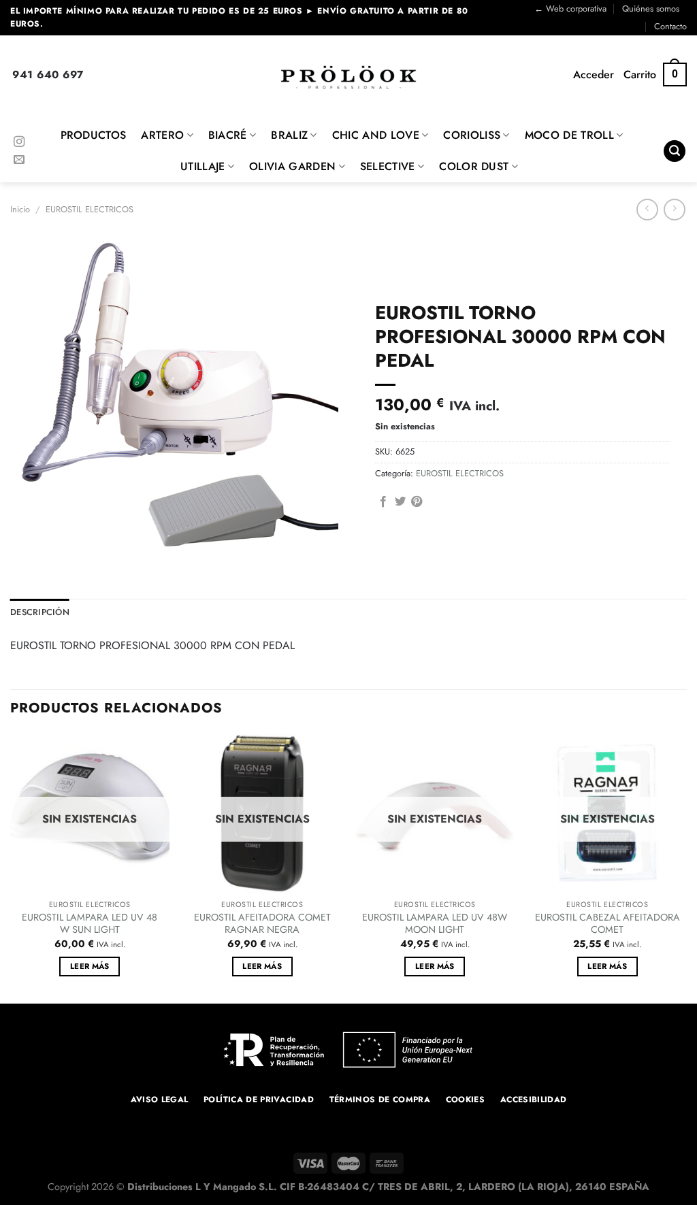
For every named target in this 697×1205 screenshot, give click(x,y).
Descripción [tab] (39, 612)
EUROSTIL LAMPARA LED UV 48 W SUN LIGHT (89, 923)
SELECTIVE (387, 166)
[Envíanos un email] (19, 160)
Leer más (90, 966)
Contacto (670, 26)
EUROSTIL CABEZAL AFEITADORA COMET (607, 923)
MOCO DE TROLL (569, 135)
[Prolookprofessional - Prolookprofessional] (348, 77)
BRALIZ (289, 135)
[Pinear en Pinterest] (416, 502)
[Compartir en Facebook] (383, 502)
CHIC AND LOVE (375, 135)
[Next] (686, 867)
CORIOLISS (471, 135)
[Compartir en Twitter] (400, 502)
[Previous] (11, 867)
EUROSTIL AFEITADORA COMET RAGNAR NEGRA (262, 923)
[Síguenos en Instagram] (19, 142)
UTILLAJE (202, 166)
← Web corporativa (570, 8)
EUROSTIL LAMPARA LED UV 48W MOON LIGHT (434, 923)
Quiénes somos (650, 8)
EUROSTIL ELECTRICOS (89, 209)
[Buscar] (674, 151)
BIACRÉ (227, 135)
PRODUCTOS (94, 135)
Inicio (20, 209)
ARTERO (162, 135)
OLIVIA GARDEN (292, 166)
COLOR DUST (473, 166)
